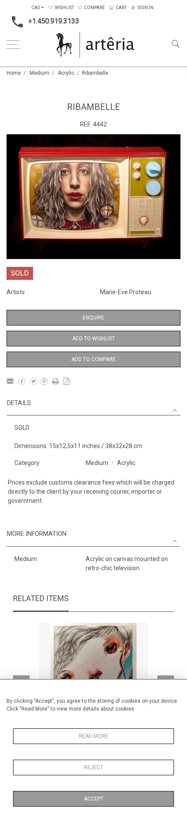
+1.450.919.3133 (53, 21)
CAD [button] (35, 7)
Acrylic (66, 73)
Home (14, 73)
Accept (94, 799)
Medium (39, 73)
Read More (93, 736)
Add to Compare (93, 359)
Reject (93, 767)
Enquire (93, 318)
